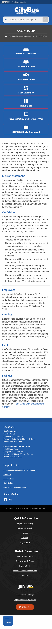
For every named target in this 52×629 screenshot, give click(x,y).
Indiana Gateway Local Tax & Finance (19, 470)
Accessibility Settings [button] (25, 595)
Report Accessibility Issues (25, 600)
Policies (25, 533)
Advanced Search (24, 528)
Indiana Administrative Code (25, 570)
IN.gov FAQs (25, 542)
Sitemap (24, 538)
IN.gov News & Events (25, 561)
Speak (24, 607)
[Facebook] (5, 499)
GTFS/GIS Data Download (14, 487)
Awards (25, 575)
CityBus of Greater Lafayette (20, 36)
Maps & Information (25, 556)
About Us (7, 474)
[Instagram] (10, 499)
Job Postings (8, 479)
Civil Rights (8, 483)
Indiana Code (25, 566)
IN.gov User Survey (25, 523)
